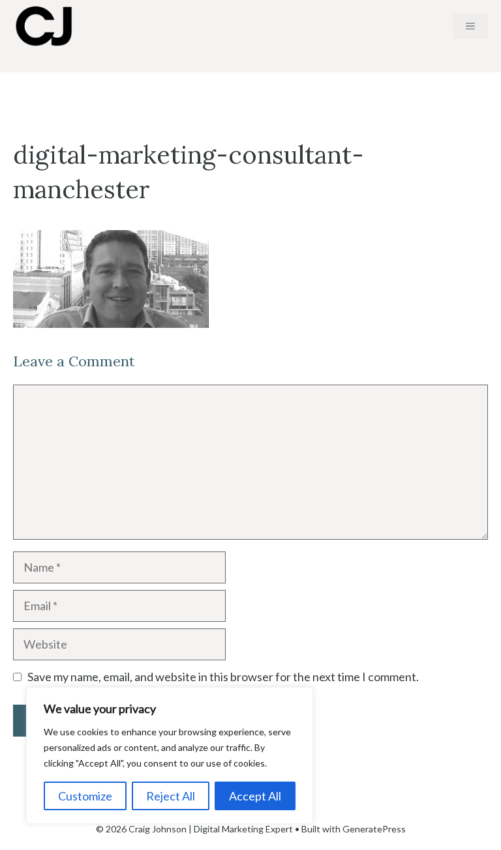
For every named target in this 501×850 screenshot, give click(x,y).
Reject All (170, 796)
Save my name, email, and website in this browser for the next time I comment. (223, 676)
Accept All (255, 796)
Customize (85, 796)
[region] (169, 755)
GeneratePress (374, 828)
